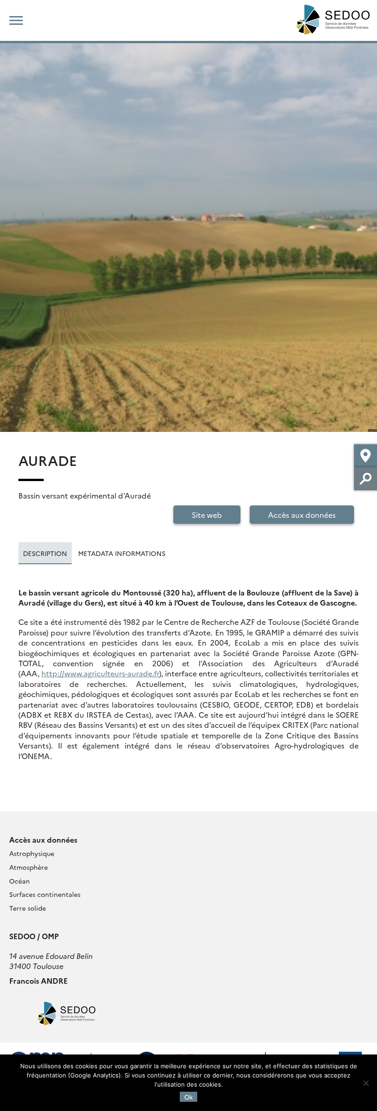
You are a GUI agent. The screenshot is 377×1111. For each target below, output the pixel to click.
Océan (19, 880)
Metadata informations (122, 553)
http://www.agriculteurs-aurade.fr (100, 673)
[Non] (365, 1083)
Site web (207, 515)
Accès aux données (302, 515)
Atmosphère (28, 867)
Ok (188, 1097)
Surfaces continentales (44, 894)
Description (45, 553)
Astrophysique (31, 853)
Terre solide (27, 908)
